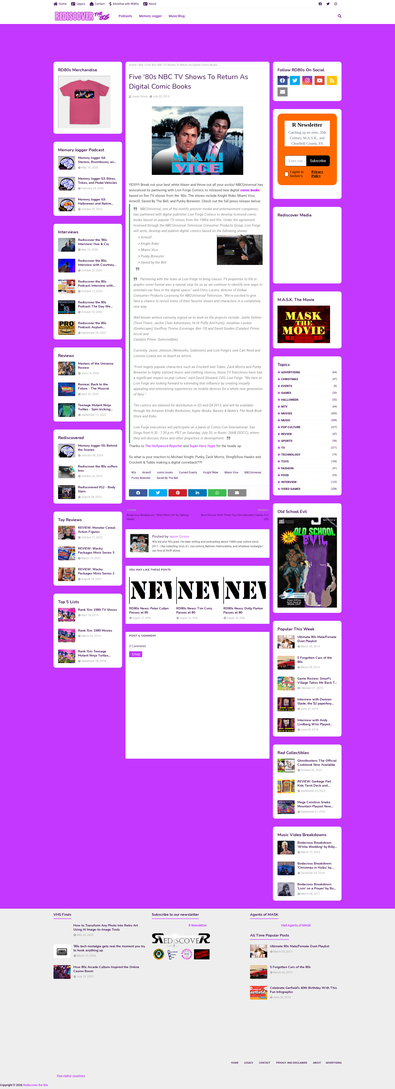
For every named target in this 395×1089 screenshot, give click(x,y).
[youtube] (320, 80)
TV (309, 447)
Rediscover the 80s (35, 1085)
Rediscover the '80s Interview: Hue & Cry (93, 242)
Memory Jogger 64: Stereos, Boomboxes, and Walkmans (97, 160)
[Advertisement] (197, 42)
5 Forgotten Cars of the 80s (314, 660)
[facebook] (320, 4)
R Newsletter (198, 925)
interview (309, 482)
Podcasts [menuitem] (125, 16)
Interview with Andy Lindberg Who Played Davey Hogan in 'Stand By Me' (316, 722)
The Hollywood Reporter (163, 446)
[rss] (332, 80)
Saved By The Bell (167, 478)
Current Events (188, 472)
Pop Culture (309, 427)
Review (309, 434)
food (309, 475)
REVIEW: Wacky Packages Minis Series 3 (96, 551)
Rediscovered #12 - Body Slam (96, 489)
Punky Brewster (140, 478)
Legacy (81, 3)
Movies (309, 413)
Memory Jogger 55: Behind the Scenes (97, 448)
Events (309, 386)
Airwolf (146, 472)
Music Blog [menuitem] (177, 16)
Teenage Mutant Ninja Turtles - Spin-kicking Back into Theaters (94, 407)
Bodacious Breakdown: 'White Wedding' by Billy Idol (316, 845)
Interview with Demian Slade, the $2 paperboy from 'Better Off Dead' (314, 701)
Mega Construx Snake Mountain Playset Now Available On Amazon (314, 804)
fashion (309, 468)
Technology (309, 454)
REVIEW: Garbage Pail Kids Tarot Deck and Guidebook (314, 783)
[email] (283, 91)
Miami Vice (231, 472)
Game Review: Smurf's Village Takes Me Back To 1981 (316, 681)
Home (63, 3)
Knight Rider (210, 472)
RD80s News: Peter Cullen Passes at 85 (149, 610)
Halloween (309, 399)
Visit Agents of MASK (296, 925)
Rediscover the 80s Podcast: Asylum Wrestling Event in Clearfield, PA (92, 325)
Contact (100, 3)
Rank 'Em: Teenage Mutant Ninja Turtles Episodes (93, 653)
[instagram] (335, 4)
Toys (309, 461)
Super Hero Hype (202, 446)
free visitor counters (71, 1076)
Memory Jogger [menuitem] (150, 16)
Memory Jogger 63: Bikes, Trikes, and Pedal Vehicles (97, 181)
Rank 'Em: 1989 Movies (95, 631)
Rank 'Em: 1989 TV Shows (97, 610)
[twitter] (328, 4)
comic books (250, 190)
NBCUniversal (252, 472)
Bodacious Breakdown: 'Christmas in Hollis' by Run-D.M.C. (314, 866)
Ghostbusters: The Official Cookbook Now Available (316, 763)
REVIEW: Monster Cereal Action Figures (96, 530)
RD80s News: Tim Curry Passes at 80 (194, 610)
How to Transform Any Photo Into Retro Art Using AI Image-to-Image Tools (105, 928)
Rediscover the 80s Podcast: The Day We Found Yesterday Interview (97, 304)
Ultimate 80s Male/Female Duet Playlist (316, 639)
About (152, 3)
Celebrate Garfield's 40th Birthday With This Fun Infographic (303, 990)
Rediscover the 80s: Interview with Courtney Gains (96, 263)
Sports (309, 441)
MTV (309, 406)
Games (309, 393)
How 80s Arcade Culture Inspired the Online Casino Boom (106, 969)
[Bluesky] (295, 91)
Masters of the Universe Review (95, 366)
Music (309, 420)
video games (309, 489)
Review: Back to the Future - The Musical (93, 386)
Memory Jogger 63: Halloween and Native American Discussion (94, 202)
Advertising (309, 372)
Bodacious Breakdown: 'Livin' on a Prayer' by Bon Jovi (316, 886)
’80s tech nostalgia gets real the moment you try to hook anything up (109, 948)
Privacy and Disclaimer (291, 1062)
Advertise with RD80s (126, 3)
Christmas (309, 379)
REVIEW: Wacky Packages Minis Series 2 (96, 571)
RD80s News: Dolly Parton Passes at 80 (243, 610)
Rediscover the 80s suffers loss (97, 468)
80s (141, 65)
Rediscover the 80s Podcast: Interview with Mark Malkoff (95, 284)
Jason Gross (139, 96)
